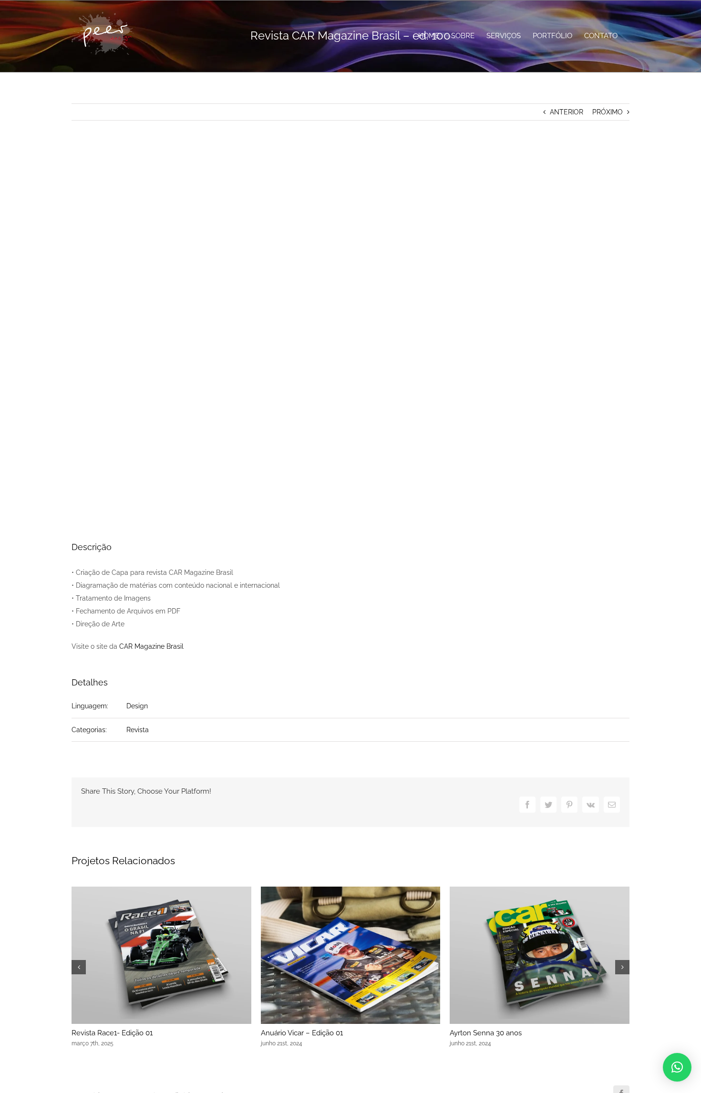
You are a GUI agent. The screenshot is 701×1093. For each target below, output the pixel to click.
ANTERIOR (566, 112)
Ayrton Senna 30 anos (486, 1033)
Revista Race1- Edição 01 (112, 1033)
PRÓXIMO (607, 112)
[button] (677, 1067)
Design (137, 706)
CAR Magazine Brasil (151, 646)
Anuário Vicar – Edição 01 (302, 1033)
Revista (137, 730)
